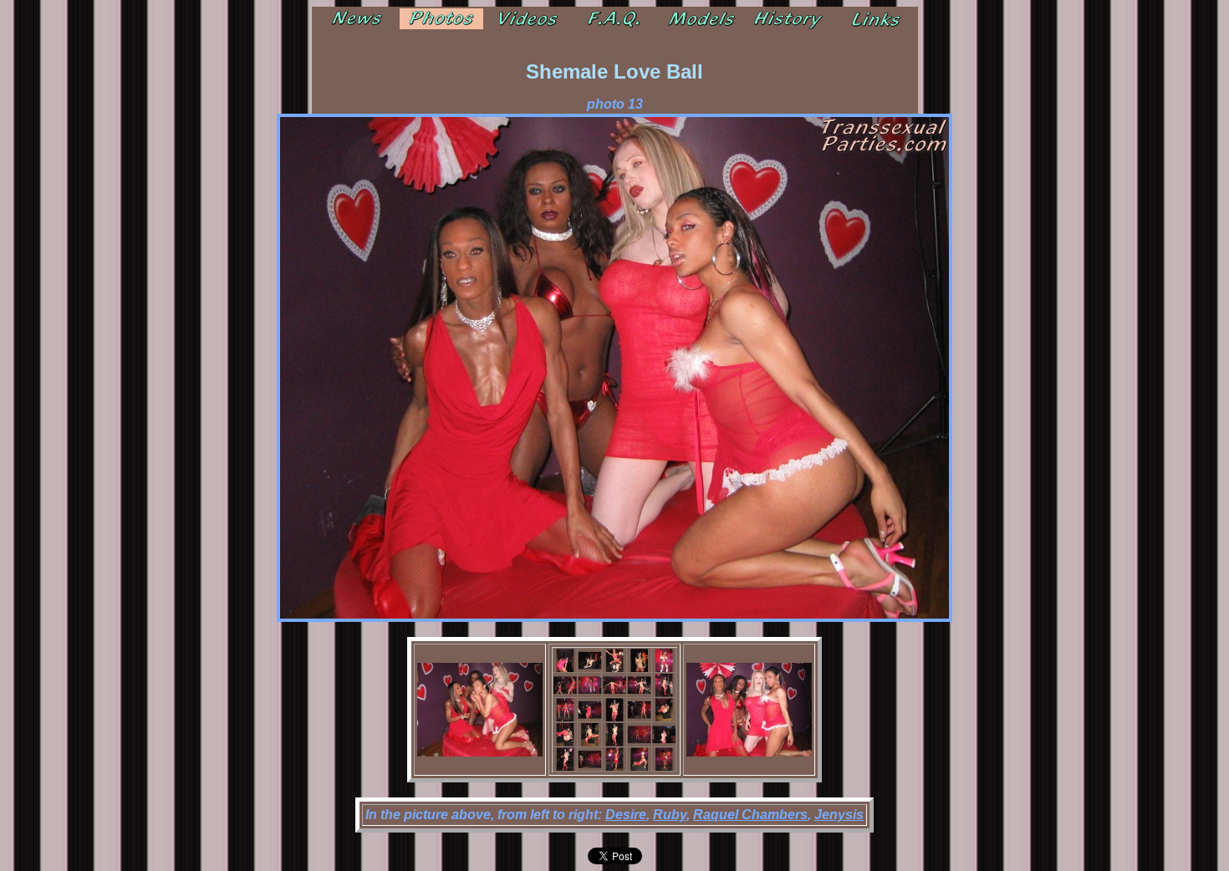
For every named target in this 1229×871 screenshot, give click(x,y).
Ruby (669, 814)
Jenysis (839, 814)
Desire (625, 814)
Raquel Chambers (750, 814)
